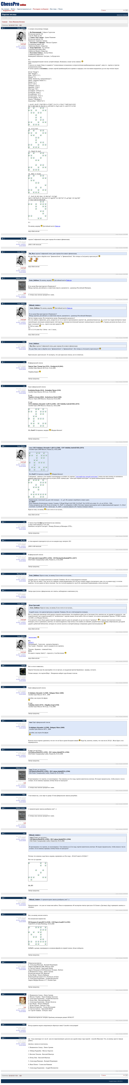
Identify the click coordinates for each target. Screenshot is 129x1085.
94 (2, 252)
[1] (9, 25)
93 (2, 238)
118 (3, 962)
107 (3, 636)
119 (3, 994)
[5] (17, 25)
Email (24, 43)
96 (2, 303)
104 (3, 574)
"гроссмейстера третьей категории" (86, 476)
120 (3, 1024)
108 (3, 665)
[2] (11, 25)
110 (3, 720)
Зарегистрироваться (24, 9)
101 (3, 522)
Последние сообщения (40, 9)
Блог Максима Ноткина (17, 21)
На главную (5, 9)
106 (3, 603)
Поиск (60, 9)
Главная (4, 21)
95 (2, 278)
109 (3, 687)
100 (3, 446)
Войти (13, 9)
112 (3, 768)
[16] (20, 25)
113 (3, 794)
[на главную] (13, 5)
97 (2, 342)
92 (2, 28)
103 (3, 553)
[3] (13, 25)
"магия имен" (32, 637)
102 (3, 540)
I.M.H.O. (31, 642)
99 (2, 386)
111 (3, 749)
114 (3, 808)
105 (3, 590)
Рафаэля (57, 226)
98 (2, 362)
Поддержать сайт (9, 10)
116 (3, 898)
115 (3, 833)
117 (3, 914)
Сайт (22, 43)
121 (3, 1038)
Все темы (53, 9)
